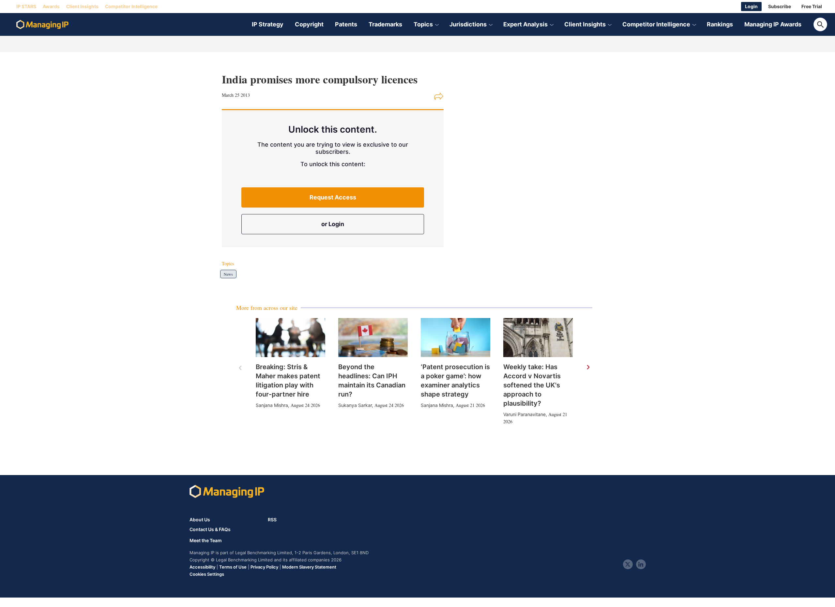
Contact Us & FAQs (210, 529)
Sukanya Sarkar (355, 405)
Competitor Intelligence (131, 6)
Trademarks (385, 24)
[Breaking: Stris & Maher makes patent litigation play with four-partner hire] (290, 337)
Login (751, 6)
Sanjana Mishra (272, 405)
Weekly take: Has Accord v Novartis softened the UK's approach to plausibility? (532, 385)
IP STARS (26, 6)
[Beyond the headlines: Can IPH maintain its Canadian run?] (373, 337)
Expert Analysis (525, 24)
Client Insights (82, 6)
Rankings (720, 24)
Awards (51, 6)
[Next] (587, 367)
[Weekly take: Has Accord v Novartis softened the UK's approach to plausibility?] (538, 337)
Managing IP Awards (772, 24)
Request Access (333, 197)
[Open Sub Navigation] (436, 24)
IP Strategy (267, 24)
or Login (332, 224)
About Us (200, 519)
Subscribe (779, 6)
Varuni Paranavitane (524, 414)
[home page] (42, 24)
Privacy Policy (264, 567)
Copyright (309, 24)
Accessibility (202, 567)
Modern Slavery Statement (309, 567)
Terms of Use (233, 567)
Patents (346, 24)
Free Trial (811, 6)
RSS (272, 519)
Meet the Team (206, 540)
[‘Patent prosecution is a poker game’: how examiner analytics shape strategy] (455, 337)
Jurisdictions (468, 24)
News (228, 274)
